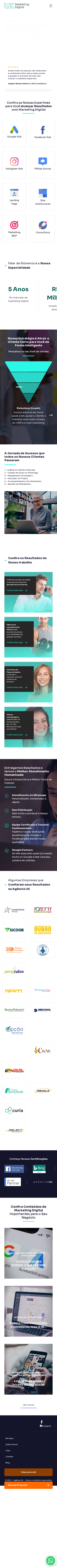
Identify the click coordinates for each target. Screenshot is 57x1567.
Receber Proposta (17, 1485)
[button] (50, 1560)
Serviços (9, 1438)
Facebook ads (19, 1373)
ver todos (28, 1405)
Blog (8, 1462)
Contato (9, 1456)
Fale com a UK (28, 1472)
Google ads (18, 1253)
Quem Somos (12, 1444)
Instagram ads (36, 1373)
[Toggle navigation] (51, 5)
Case (8, 1450)
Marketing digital (35, 1253)
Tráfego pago (28, 1256)
